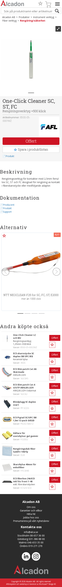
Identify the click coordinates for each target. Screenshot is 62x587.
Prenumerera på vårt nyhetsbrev (31, 521)
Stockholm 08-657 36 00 (31, 535)
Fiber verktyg (9, 20)
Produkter (24, 17)
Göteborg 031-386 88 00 (31, 539)
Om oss (31, 507)
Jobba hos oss (31, 517)
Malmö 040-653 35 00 (31, 542)
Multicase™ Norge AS (47, 584)
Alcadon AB (8, 17)
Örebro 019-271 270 (31, 546)
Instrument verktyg (43, 17)
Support (7, 211)
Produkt (10, 156)
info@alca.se (31, 532)
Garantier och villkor (31, 510)
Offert (31, 141)
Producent (8, 204)
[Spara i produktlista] (52, 345)
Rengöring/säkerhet (32, 20)
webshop (23, 584)
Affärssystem (11, 584)
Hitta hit (31, 514)
